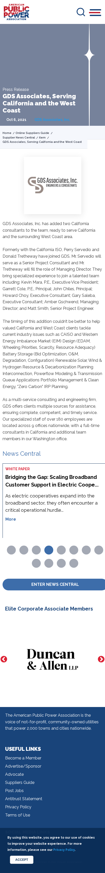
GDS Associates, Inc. (52, 120)
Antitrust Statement (23, 798)
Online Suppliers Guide (32, 133)
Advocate (14, 774)
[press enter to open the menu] (95, 13)
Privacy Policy (18, 807)
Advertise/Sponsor (23, 766)
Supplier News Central (19, 137)
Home (7, 133)
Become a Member (23, 758)
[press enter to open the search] (81, 12)
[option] (52, 659)
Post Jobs (14, 790)
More (10, 519)
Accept (21, 860)
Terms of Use (17, 815)
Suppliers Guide (19, 782)
